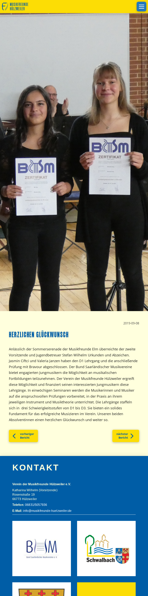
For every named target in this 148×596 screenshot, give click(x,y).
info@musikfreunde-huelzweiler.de (46, 510)
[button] (141, 6)
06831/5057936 (36, 504)
